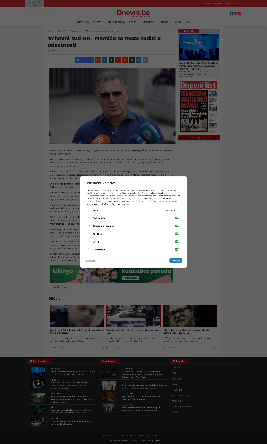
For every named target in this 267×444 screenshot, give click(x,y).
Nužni (95, 210)
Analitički (97, 233)
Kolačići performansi (103, 226)
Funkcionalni (99, 218)
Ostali (96, 241)
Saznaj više (90, 260)
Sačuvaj (176, 260)
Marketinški (99, 249)
